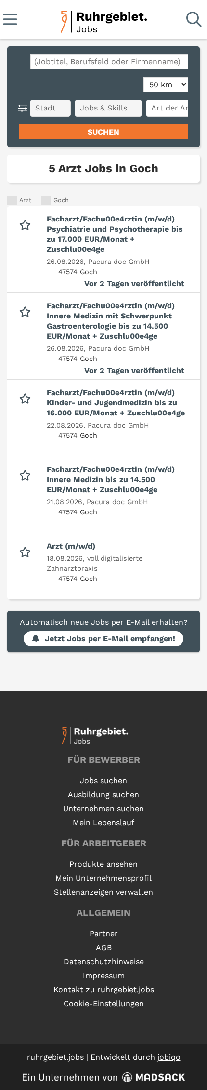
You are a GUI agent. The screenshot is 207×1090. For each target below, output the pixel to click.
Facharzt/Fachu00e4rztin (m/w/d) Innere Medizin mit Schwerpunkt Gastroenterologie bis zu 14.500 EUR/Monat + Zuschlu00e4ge (111, 321)
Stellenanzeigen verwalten (103, 892)
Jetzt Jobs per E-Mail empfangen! (110, 638)
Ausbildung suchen (103, 794)
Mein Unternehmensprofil (103, 878)
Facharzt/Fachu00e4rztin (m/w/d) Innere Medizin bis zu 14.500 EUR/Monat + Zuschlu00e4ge (111, 479)
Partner (104, 933)
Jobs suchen (103, 780)
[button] (24, 108)
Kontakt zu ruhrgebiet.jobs (103, 989)
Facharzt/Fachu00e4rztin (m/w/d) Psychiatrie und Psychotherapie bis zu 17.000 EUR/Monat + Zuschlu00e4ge (115, 234)
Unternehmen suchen (103, 808)
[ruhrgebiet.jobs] (103, 20)
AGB (104, 947)
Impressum (104, 975)
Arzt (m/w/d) (71, 546)
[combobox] (109, 61)
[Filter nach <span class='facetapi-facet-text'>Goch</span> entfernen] (46, 200)
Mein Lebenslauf (103, 822)
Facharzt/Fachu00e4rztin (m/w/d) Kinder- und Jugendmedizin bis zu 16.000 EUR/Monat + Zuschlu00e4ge (116, 402)
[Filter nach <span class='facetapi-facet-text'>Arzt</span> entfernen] (12, 200)
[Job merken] (27, 224)
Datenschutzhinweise (104, 961)
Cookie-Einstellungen (104, 1003)
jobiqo (169, 1057)
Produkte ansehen (103, 864)
